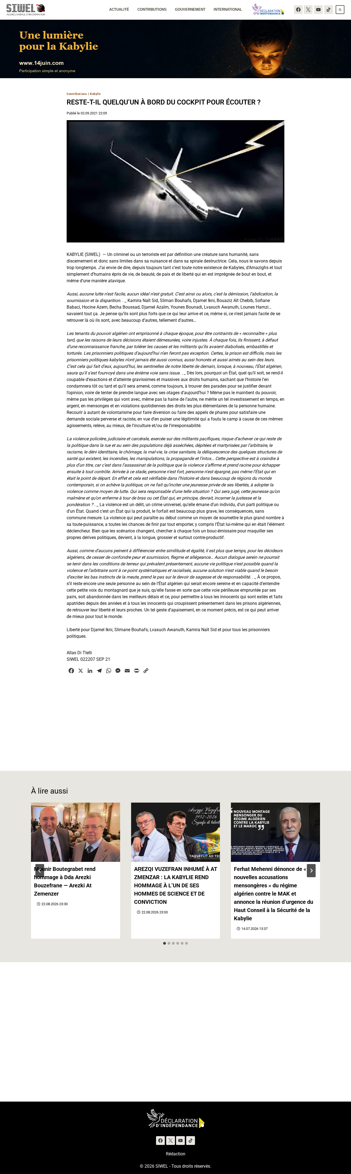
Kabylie (95, 94)
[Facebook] (298, 9)
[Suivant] (311, 870)
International (228, 9)
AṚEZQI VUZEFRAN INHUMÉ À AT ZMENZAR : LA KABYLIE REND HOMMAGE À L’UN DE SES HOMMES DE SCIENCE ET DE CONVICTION (175, 885)
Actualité (119, 9)
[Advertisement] (175, 719)
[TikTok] (328, 9)
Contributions (152, 9)
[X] (308, 9)
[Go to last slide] (39, 870)
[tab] (164, 943)
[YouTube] (318, 9)
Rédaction (175, 1153)
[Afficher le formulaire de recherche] (340, 9)
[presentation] (75, 832)
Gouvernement (190, 9)
